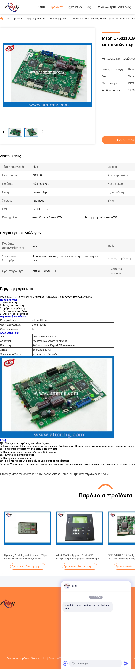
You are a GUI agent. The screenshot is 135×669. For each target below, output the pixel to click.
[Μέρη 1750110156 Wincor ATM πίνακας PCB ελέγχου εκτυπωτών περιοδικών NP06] (47, 75)
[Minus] (126, 586)
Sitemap (35, 658)
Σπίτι (41, 7)
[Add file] (65, 663)
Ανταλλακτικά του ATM (58, 474)
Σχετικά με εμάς (79, 7)
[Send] (126, 663)
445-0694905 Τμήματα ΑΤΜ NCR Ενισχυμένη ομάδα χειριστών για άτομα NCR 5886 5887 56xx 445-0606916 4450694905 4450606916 (77, 557)
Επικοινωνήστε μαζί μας (113, 7)
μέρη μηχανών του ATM (39, 18)
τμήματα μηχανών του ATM (91, 474)
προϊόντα (17, 18)
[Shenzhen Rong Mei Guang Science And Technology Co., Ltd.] (12, 7)
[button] (8, 534)
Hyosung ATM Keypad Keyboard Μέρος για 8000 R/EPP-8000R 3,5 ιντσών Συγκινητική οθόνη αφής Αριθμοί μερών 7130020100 (26, 557)
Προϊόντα (56, 7)
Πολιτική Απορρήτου (18, 658)
